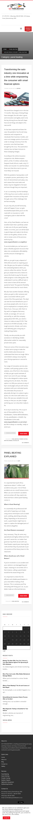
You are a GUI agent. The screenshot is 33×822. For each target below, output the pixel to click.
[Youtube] (30, 22)
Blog (2, 762)
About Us (3, 759)
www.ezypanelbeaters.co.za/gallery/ (15, 242)
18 (9, 640)
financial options (10, 433)
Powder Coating (23, 439)
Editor (18, 88)
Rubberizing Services (7, 784)
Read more (23, 433)
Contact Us (4, 764)
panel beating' (9, 595)
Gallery (3, 766)
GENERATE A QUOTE (28, 29)
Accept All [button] (6, 818)
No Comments (25, 442)
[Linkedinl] (27, 22)
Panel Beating (5, 774)
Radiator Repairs (5, 780)
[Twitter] (24, 22)
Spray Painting (5, 776)
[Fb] (22, 22)
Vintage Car (16, 440)
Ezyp (19, 461)
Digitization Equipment (7, 782)
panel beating (15, 439)
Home (3, 757)
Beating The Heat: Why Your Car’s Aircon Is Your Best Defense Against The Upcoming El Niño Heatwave (15, 662)
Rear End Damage (8, 440)
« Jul (4, 651)
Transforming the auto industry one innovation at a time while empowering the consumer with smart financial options (16, 76)
